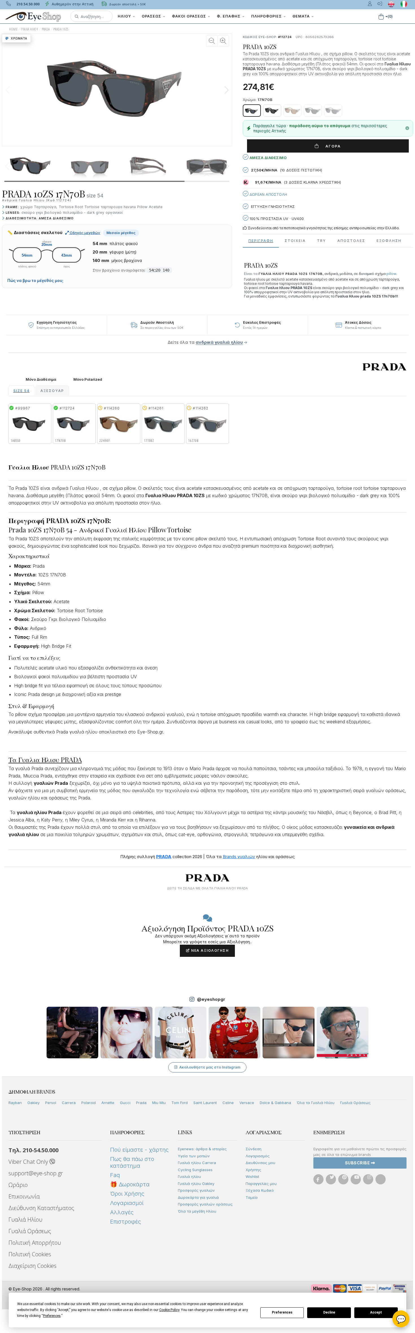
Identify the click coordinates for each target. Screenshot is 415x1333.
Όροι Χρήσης (127, 1193)
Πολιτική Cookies (29, 1254)
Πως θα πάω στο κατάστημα (132, 1162)
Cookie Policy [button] (169, 1310)
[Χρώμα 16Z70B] (333, 110)
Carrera (69, 1102)
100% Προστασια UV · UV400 (276, 218)
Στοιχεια (295, 241)
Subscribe (358, 1162)
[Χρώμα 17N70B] (252, 110)
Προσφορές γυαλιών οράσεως (205, 1204)
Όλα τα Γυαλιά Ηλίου (316, 1102)
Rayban (15, 1102)
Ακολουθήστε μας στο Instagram (210, 1067)
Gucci (125, 1102)
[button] (91, 16)
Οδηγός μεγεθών (84, 232)
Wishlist (252, 1176)
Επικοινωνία (24, 1196)
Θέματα (301, 16)
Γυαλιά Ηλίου (25, 1219)
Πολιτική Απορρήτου (34, 1242)
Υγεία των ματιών (194, 1156)
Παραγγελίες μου (261, 1183)
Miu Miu (159, 1102)
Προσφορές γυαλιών (196, 1190)
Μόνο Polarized (87, 379)
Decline (329, 1312)
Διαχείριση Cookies (32, 1266)
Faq (115, 1175)
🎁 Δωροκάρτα (130, 1184)
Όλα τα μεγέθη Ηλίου (197, 1211)
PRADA (46, 29)
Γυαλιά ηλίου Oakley (196, 1183)
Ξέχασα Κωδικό (260, 1190)
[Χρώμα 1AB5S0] (272, 110)
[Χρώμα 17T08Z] (313, 110)
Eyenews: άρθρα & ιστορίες (202, 1149)
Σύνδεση (253, 1149)
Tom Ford (179, 1102)
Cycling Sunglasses (195, 1169)
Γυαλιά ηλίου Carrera (197, 1162)
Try (321, 241)
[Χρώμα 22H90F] (292, 110)
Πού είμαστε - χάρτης (139, 1149)
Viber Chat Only (28, 1161)
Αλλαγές (122, 1212)
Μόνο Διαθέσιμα (41, 379)
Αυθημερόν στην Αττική (72, 4)
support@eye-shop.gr (35, 1173)
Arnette (107, 1102)
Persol (50, 1102)
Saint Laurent (205, 1102)
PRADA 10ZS (60, 29)
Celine (228, 1102)
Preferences (282, 1312)
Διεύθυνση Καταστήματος (41, 1208)
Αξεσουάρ (52, 391)
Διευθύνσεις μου (260, 1162)
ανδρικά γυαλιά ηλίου (219, 342)
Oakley (33, 1102)
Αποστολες (351, 241)
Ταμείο (252, 1197)
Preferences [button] (52, 1316)
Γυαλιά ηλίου (189, 1176)
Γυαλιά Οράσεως (355, 1102)
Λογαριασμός (258, 1156)
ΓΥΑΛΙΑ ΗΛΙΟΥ (29, 29)
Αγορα (331, 146)
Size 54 (21, 391)
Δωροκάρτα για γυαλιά (198, 1197)
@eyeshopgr (211, 999)
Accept (376, 1312)
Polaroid (88, 1102)
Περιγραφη (260, 241)
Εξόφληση (389, 241)
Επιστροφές (125, 1221)
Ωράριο (18, 1185)
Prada (141, 1102)
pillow (391, 274)
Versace (246, 1102)
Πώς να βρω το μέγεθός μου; (35, 280)
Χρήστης (253, 1169)
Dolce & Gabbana (275, 1102)
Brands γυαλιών (239, 856)
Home (13, 29)
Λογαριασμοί (126, 1203)
